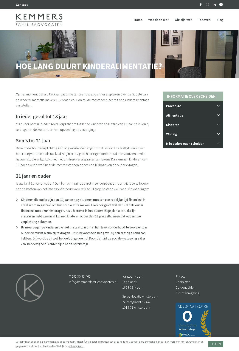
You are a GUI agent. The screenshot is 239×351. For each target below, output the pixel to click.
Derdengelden (185, 287)
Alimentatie (174, 115)
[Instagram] (207, 4)
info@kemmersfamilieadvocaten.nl (93, 282)
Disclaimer (183, 282)
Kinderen (172, 125)
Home (138, 20)
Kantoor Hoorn (132, 276)
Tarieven (204, 20)
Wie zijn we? (183, 20)
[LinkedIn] (214, 4)
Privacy (180, 276)
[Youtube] (221, 4)
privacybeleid (76, 346)
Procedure (173, 106)
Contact (22, 4)
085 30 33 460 (81, 276)
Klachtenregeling (187, 293)
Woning (171, 134)
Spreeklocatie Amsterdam (140, 296)
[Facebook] (201, 4)
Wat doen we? (158, 20)
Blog (219, 20)
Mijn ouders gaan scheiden (185, 143)
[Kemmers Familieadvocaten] (39, 19)
